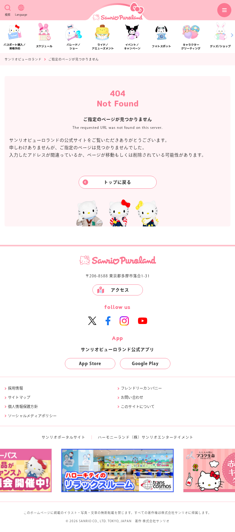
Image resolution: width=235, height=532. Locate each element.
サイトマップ (19, 397)
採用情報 (15, 388)
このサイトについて (138, 406)
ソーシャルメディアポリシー (32, 416)
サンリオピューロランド (23, 59)
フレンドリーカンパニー (141, 388)
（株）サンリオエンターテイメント (161, 437)
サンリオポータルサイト (63, 437)
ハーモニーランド (114, 437)
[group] (162, 470)
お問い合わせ (132, 397)
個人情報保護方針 (23, 406)
